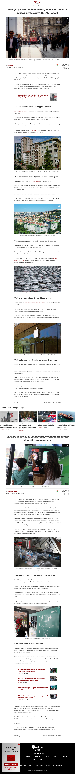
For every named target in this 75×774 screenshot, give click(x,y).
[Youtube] (38, 753)
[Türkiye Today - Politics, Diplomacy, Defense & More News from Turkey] (37, 2)
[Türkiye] (53, 678)
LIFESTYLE (46, 756)
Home (34, 5)
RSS (53, 765)
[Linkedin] (43, 753)
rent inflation (36, 181)
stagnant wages (33, 130)
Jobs (37, 765)
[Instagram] (35, 753)
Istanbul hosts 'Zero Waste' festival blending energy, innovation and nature (33, 688)
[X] (32, 753)
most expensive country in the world (34, 302)
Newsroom (10, 65)
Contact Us (30, 765)
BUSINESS (37, 756)
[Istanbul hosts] (53, 687)
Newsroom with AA (12, 491)
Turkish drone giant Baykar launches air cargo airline (46, 424)
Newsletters (23, 765)
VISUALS (42, 759)
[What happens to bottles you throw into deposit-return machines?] (53, 670)
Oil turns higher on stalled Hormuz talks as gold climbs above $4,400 (65, 425)
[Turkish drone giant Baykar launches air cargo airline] (47, 417)
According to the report (20, 111)
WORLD (28, 756)
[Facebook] (40, 753)
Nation (19, 682)
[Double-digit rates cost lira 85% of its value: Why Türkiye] (53, 97)
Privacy (42, 765)
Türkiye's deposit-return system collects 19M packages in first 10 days (31, 679)
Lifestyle (20, 673)
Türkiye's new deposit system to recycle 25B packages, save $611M (33, 696)
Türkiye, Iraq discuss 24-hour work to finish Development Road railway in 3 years (27, 426)
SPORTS (65, 756)
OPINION (33, 759)
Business (40, 5)
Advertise (48, 765)
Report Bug (59, 765)
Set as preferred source (63, 65)
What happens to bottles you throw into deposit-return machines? (31, 670)
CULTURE (56, 756)
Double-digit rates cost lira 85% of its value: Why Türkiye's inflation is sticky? (33, 96)
